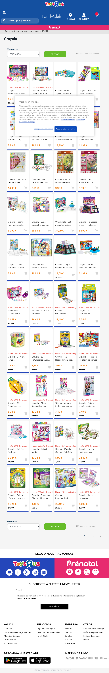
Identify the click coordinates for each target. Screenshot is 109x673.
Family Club (42, 636)
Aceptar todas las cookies (65, 129)
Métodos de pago (12, 636)
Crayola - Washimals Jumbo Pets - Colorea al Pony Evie (40, 138)
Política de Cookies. (68, 119)
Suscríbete (54, 606)
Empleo (68, 636)
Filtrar (55, 54)
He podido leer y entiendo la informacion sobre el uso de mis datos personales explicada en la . (51, 597)
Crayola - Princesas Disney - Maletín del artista (88, 223)
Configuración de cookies (43, 129)
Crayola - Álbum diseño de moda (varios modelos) (39, 405)
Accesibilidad (10, 643)
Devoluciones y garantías (48, 632)
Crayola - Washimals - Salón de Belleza (17, 92)
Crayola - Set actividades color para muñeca (87, 181)
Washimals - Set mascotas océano (63, 223)
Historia (68, 628)
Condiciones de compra (94, 628)
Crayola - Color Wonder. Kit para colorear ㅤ (16, 266)
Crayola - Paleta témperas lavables (16, 497)
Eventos (87, 639)
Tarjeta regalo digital (46, 628)
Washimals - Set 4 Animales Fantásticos (40, 312)
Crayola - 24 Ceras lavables (17, 358)
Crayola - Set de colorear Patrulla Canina (39, 92)
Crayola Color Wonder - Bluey (39, 266)
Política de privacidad (27, 598)
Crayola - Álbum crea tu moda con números (87, 405)
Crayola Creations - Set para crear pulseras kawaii (17, 181)
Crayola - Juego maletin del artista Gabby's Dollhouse (64, 266)
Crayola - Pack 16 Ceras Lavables (87, 92)
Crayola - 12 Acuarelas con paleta (14, 405)
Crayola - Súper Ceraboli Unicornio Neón (40, 223)
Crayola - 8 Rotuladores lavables (84, 312)
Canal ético (70, 643)
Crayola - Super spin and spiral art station (87, 266)
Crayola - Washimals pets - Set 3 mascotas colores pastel (87, 138)
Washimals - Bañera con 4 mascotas (14, 312)
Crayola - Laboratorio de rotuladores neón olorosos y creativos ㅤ (63, 497)
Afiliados (69, 639)
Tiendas (68, 632)
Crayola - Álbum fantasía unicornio (63, 405)
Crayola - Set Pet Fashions (16, 451)
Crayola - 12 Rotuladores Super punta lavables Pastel (40, 358)
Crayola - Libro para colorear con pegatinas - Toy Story (40, 181)
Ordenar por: (12, 49)
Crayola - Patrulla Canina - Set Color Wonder (63, 451)
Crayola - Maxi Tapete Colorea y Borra (63, 92)
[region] (54, 116)
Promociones (10, 639)
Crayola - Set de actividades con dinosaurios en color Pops (62, 181)
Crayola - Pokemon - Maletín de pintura (88, 358)
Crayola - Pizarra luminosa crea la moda (15, 223)
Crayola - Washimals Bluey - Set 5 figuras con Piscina (64, 138)
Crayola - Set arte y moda (40, 451)
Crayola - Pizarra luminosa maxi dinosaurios (86, 451)
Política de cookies (91, 636)
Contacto (8, 628)
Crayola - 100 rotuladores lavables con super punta (64, 312)
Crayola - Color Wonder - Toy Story (15, 138)
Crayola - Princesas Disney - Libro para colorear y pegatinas (41, 497)
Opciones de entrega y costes (17, 632)
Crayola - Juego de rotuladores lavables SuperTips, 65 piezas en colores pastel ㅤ (88, 497)
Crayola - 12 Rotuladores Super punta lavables (64, 358)
